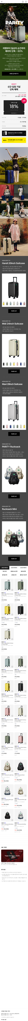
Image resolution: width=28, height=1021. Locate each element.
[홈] (22, 1)
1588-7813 (7, 1011)
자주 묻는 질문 (3, 1019)
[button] (14, 107)
